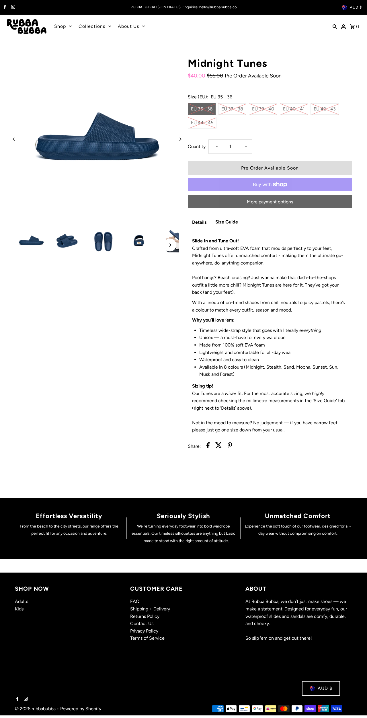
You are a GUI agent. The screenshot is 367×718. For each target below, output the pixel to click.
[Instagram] (12, 7)
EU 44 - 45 (202, 122)
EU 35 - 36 (201, 109)
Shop (60, 26)
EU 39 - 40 (263, 109)
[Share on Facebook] (208, 446)
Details (199, 222)
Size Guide (226, 222)
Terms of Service (147, 638)
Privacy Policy (144, 631)
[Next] (179, 139)
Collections (92, 26)
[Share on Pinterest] (230, 446)
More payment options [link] (270, 202)
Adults (21, 601)
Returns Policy (144, 616)
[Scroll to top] (354, 702)
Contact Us (141, 623)
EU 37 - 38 (232, 109)
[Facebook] (4, 7)
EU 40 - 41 (294, 109)
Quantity (197, 146)
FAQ (134, 601)
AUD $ (356, 7)
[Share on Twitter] (218, 446)
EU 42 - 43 (325, 109)
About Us (128, 26)
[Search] (335, 26)
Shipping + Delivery (150, 609)
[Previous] (14, 139)
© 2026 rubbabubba (36, 708)
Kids (19, 609)
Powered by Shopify (80, 708)
